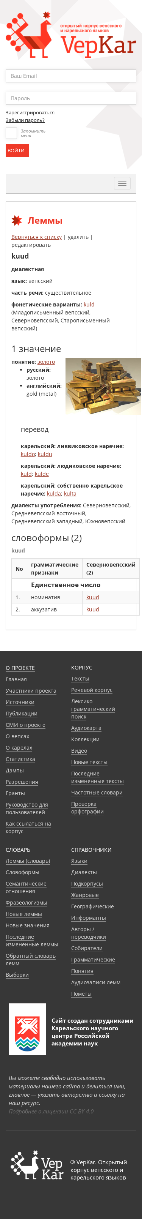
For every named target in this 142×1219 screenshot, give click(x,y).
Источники (20, 702)
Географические (92, 906)
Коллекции (85, 739)
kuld (89, 304)
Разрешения (22, 781)
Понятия (82, 970)
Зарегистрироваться (30, 112)
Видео (79, 750)
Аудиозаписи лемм (95, 982)
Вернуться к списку (36, 236)
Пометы (81, 993)
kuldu (45, 454)
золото (46, 361)
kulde (42, 473)
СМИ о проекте (25, 724)
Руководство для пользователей (27, 808)
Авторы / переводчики (88, 932)
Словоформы (22, 872)
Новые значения (28, 925)
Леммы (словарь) (28, 860)
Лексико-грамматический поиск (93, 709)
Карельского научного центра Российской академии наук (84, 1035)
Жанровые (85, 894)
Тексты (80, 678)
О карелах (19, 747)
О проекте (20, 667)
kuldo (28, 454)
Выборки (17, 974)
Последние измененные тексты (97, 777)
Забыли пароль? (25, 120)
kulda (54, 493)
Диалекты (84, 872)
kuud (92, 597)
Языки (79, 860)
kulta (70, 493)
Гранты (15, 793)
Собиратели (87, 948)
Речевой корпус (91, 689)
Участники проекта (31, 690)
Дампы (15, 770)
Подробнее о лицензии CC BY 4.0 (51, 1111)
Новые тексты (89, 762)
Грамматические (93, 959)
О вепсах (17, 736)
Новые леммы (24, 913)
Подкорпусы (87, 883)
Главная (16, 679)
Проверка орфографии (87, 807)
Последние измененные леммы (32, 940)
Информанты (88, 917)
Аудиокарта (86, 727)
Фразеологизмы (26, 902)
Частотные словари (97, 792)
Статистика (20, 759)
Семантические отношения (26, 887)
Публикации (21, 713)
